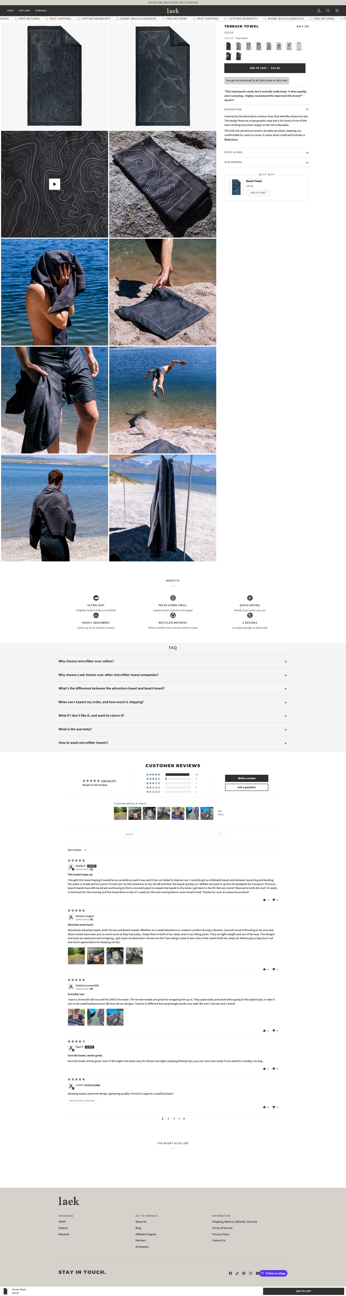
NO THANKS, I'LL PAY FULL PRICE (173, 690)
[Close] (231, 591)
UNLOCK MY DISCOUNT (173, 676)
